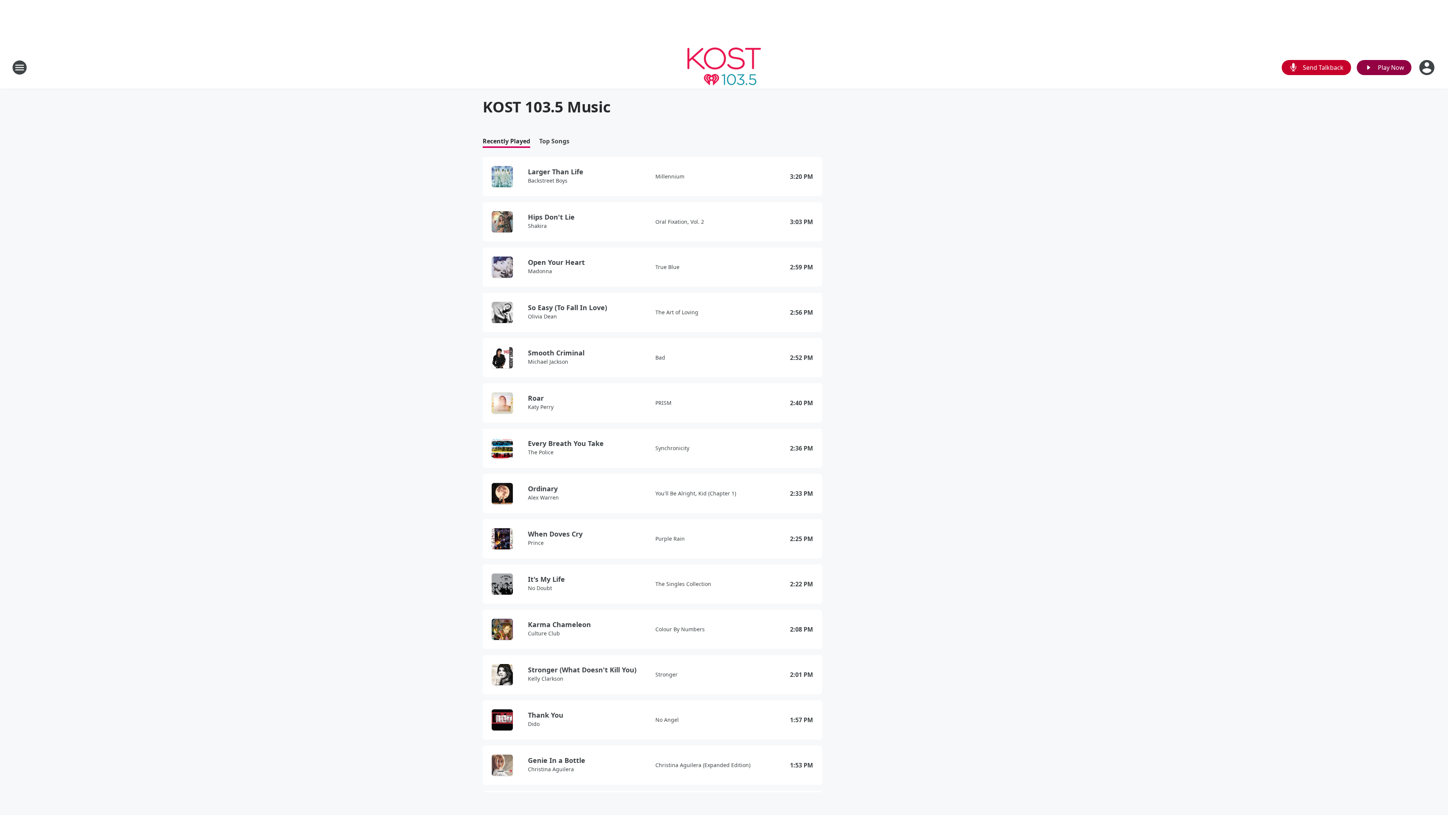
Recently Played (506, 141)
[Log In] (1427, 67)
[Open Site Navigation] (19, 67)
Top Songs (554, 141)
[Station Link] (724, 67)
